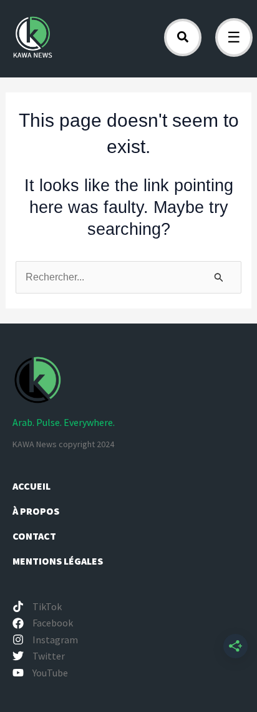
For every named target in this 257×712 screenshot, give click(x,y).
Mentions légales (57, 561)
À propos (36, 511)
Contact (34, 536)
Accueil (31, 486)
